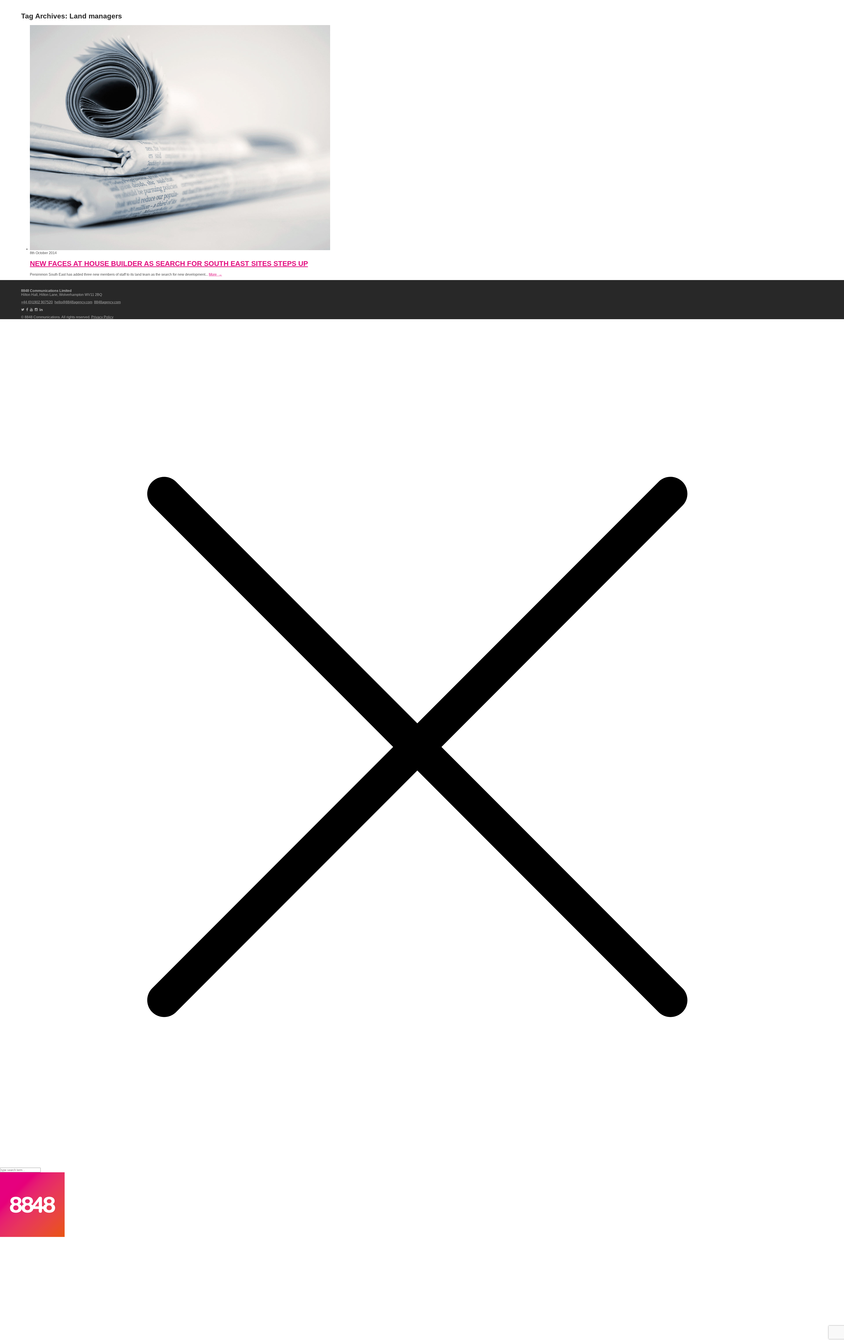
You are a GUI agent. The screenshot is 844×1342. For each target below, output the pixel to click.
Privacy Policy (102, 317)
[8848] (32, 1236)
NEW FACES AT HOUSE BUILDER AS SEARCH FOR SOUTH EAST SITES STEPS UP (169, 264)
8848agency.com (107, 302)
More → (215, 274)
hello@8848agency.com (73, 302)
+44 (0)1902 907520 (37, 302)
